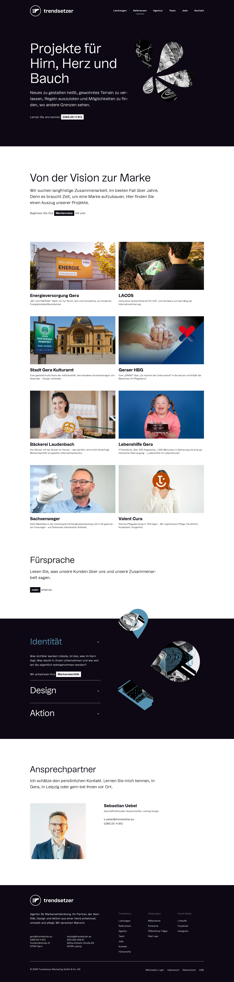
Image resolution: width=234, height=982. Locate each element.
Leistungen (120, 11)
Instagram (183, 931)
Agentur (158, 11)
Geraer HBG (131, 370)
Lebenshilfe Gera (136, 444)
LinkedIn (182, 921)
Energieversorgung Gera (54, 296)
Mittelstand (154, 921)
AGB (201, 970)
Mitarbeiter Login (155, 970)
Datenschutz (189, 970)
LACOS (126, 296)
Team (172, 11)
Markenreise (64, 213)
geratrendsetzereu (41, 937)
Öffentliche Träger (158, 931)
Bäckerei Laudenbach (52, 444)
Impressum (173, 970)
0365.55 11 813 (72, 117)
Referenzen (140, 11)
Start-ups (153, 936)
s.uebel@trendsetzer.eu (119, 819)
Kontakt (199, 11)
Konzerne (153, 926)
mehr (35, 590)
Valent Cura (130, 519)
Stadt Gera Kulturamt (52, 370)
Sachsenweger (45, 519)
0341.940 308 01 (75, 940)
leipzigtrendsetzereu (79, 937)
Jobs (185, 11)
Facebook (183, 926)
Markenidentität (68, 674)
